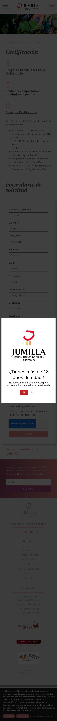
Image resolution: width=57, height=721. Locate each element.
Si (24, 392)
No (32, 392)
